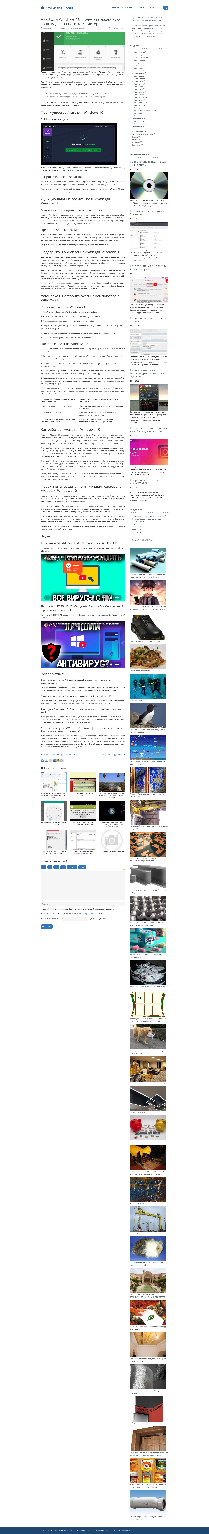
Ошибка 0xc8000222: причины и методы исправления (54, 852)
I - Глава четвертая (139, 79)
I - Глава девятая (138, 60)
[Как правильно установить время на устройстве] (54, 811)
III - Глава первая (139, 113)
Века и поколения (139, 132)
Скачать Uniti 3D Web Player (142, 540)
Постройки (137, 142)
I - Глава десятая (138, 63)
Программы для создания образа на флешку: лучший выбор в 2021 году (53, 795)
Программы (47, 28)
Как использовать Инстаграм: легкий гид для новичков (149, 429)
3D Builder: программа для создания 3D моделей (61, 755)
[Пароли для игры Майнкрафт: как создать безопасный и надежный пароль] (112, 782)
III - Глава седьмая (139, 118)
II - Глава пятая (138, 89)
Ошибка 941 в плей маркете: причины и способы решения (83, 823)
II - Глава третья (138, 94)
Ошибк (134, 524)
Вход (128, 1531)
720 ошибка (136, 532)
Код (82, 867)
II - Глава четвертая (139, 97)
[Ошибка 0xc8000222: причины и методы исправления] (54, 840)
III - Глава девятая (139, 108)
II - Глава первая (138, 86)
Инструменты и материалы (143, 134)
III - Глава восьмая (139, 102)
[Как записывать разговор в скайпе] (83, 782)
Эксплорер (136, 527)
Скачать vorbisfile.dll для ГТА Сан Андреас (148, 516)
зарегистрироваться (85, 913)
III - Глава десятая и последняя (144, 110)
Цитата (72, 867)
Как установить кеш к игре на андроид (147, 33)
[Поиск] (165, 8)
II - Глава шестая (138, 100)
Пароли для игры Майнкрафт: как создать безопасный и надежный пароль (112, 795)
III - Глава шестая (139, 126)
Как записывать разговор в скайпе (83, 794)
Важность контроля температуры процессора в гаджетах (147, 373)
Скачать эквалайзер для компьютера (146, 519)
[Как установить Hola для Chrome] (112, 840)
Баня (134, 129)
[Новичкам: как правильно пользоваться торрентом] (83, 840)
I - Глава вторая (138, 55)
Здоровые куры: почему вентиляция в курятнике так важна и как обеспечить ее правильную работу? (148, 20)
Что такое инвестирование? (141, 1142)
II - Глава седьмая (139, 92)
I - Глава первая (138, 68)
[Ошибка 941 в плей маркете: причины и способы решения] (83, 811)
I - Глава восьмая (139, 52)
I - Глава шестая (138, 81)
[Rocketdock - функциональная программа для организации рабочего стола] (112, 811)
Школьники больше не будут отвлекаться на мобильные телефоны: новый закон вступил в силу (149, 609)
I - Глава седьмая (139, 73)
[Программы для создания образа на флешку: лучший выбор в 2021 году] (54, 782)
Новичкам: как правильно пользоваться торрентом (83, 852)
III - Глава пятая (138, 116)
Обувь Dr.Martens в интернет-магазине (145, 641)
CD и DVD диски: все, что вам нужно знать (148, 163)
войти (53, 913)
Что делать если (59, 7)
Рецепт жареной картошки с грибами (145, 671)
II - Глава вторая (138, 84)
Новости (136, 137)
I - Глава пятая (138, 71)
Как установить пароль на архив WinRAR (146, 481)
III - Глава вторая (138, 105)
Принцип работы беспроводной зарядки (148, 31)
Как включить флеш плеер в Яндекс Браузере (148, 267)
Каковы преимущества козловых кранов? (146, 1233)
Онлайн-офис (137, 521)
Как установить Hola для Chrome (112, 851)
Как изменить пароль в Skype (143, 36)
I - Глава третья (138, 76)
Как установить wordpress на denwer (148, 319)
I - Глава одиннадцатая (141, 65)
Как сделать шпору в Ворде (112, 755)
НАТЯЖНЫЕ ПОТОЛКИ (139, 1112)
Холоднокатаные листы (139, 1203)
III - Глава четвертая (140, 124)
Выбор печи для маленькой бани (143, 1423)
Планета (136, 140)
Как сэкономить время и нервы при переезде (148, 1083)
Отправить (46, 926)
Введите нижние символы (52, 918)
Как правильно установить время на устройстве (54, 823)
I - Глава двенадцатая (140, 57)
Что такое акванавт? (138, 700)
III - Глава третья (138, 121)
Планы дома (137, 529)
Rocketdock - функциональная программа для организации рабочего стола (112, 824)
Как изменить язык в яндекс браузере (147, 212)
